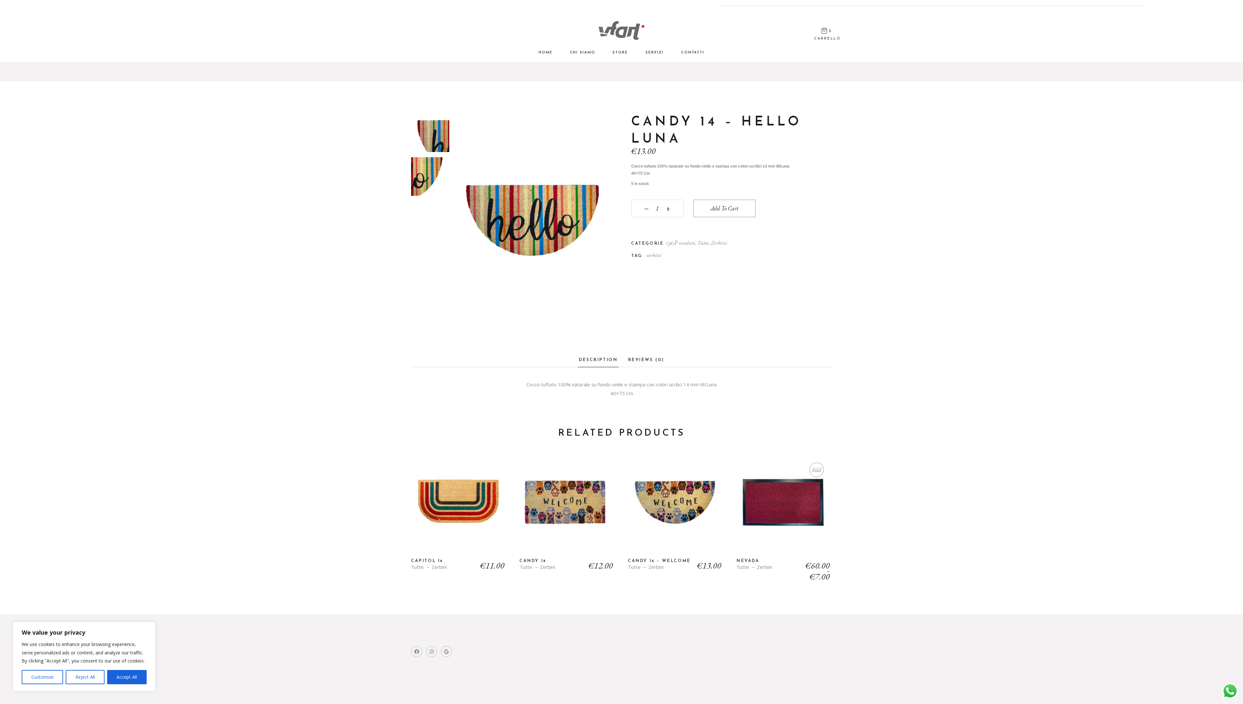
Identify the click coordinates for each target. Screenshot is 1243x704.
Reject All (85, 677)
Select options (784, 507)
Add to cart (724, 208)
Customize (42, 677)
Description (598, 360)
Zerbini (719, 242)
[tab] (598, 362)
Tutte (703, 242)
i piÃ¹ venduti (680, 242)
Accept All (127, 677)
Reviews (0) (646, 360)
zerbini (653, 255)
